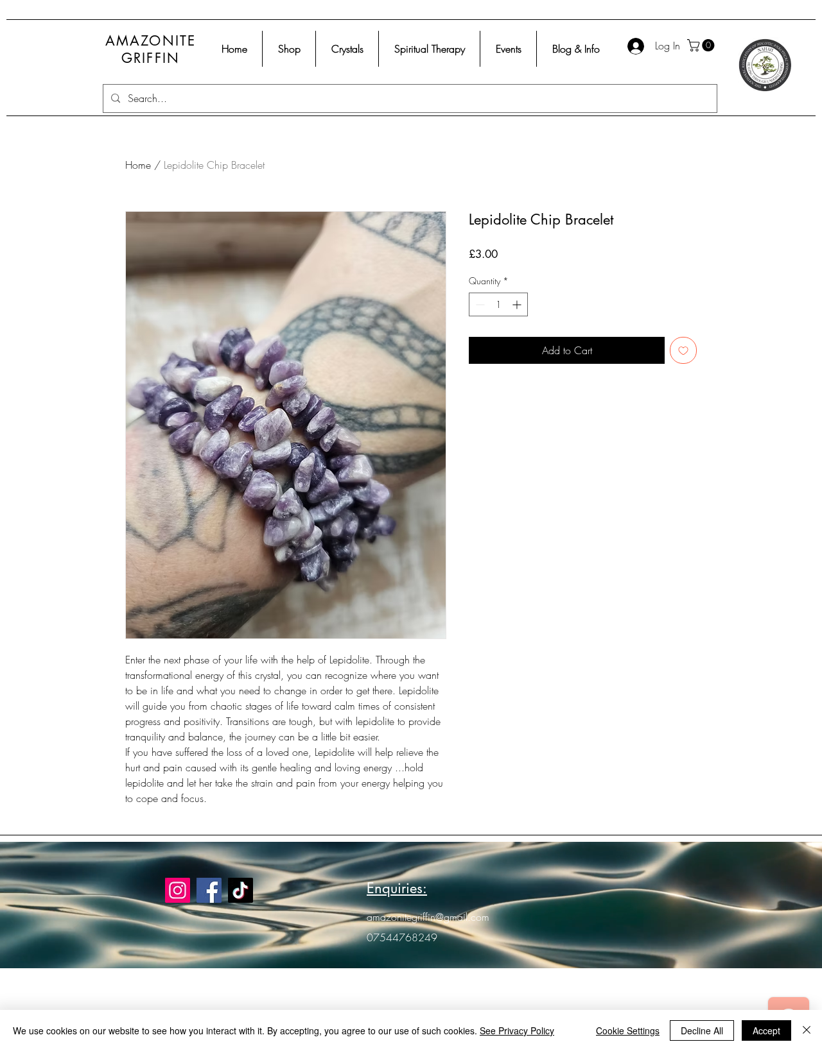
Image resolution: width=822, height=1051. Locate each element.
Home (138, 165)
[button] (702, 45)
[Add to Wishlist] (683, 350)
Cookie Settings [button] (628, 1030)
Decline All (702, 1030)
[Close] (806, 1030)
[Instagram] (177, 890)
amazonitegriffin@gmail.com (428, 917)
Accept (766, 1030)
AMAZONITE (150, 40)
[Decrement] (479, 304)
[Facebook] (209, 890)
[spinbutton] (498, 304)
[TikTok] (240, 890)
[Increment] (518, 304)
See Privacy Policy (517, 1030)
